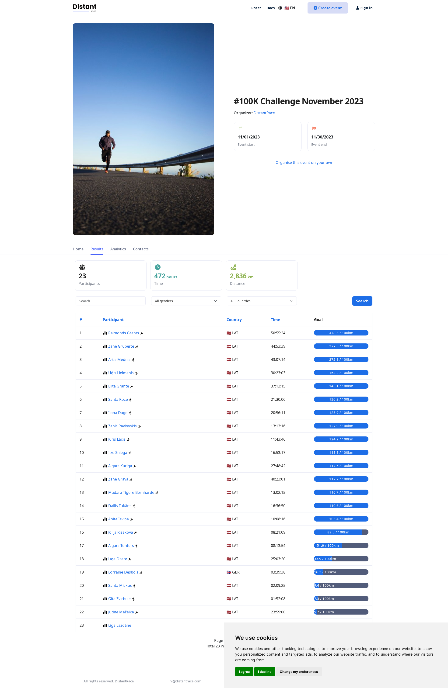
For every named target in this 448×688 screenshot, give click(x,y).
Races (256, 7)
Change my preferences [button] (299, 672)
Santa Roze (118, 399)
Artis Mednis (119, 359)
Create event (330, 7)
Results (97, 249)
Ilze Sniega (117, 452)
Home (78, 249)
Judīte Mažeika (121, 612)
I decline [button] (264, 672)
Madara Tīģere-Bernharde (131, 492)
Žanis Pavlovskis (122, 426)
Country (234, 319)
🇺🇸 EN (289, 7)
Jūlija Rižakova (120, 532)
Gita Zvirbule (119, 598)
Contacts (141, 249)
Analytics (118, 249)
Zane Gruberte (121, 346)
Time (275, 319)
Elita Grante (118, 386)
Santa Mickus (120, 585)
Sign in (366, 7)
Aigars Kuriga (120, 465)
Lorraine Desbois (123, 572)
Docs (270, 7)
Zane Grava (118, 479)
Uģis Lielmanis (121, 372)
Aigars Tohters (121, 545)
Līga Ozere (117, 558)
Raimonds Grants (123, 332)
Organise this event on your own (304, 162)
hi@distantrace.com (185, 681)
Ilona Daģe (117, 412)
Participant (113, 319)
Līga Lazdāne (119, 625)
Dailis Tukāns (119, 505)
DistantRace (264, 112)
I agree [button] (244, 672)
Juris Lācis (117, 439)
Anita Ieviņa (118, 519)
